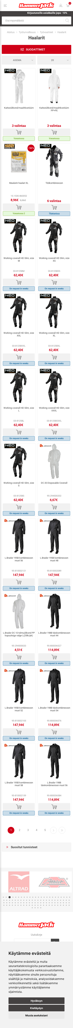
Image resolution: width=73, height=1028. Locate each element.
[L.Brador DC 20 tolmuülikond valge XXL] (54, 461)
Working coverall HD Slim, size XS (54, 259)
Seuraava (53, 830)
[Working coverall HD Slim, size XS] (54, 236)
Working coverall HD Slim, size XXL (19, 334)
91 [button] (54, 905)
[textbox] (32, 20)
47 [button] (66, 900)
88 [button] (46, 905)
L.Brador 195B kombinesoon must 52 (19, 709)
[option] (18, 882)
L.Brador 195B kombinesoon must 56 (19, 559)
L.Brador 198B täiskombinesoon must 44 (54, 634)
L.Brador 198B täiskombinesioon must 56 (54, 784)
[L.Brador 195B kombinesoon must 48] (54, 536)
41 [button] (49, 900)
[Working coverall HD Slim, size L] (19, 386)
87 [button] (43, 905)
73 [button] (3, 905)
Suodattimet (35, 49)
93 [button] (60, 905)
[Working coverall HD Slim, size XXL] (19, 311)
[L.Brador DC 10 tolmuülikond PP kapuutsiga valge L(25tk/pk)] (19, 611)
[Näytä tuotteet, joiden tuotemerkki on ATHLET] (54, 882)
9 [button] (27, 897)
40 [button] (46, 900)
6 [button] (18, 897)
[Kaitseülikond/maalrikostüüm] (19, 86)
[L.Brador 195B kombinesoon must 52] (19, 686)
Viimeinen (62, 830)
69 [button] (60, 902)
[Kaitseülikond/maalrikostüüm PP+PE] (54, 86)
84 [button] (35, 905)
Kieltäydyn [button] (36, 1008)
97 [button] (32, 907)
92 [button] (57, 905)
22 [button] (63, 897)
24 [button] (69, 897)
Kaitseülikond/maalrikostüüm (19, 107)
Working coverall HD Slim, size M (19, 259)
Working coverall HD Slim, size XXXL (54, 409)
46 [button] (63, 900)
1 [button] (3, 897)
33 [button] (26, 900)
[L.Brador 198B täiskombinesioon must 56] (54, 761)
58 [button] (29, 902)
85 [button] (37, 905)
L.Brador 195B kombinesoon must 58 (19, 784)
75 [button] (9, 905)
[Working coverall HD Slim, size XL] (54, 311)
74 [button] (6, 905)
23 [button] (66, 897)
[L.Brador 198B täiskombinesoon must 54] (54, 686)
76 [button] (12, 905)
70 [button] (63, 902)
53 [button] (15, 902)
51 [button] (9, 902)
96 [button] (69, 905)
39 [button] (43, 900)
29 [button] (15, 900)
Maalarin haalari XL (18, 183)
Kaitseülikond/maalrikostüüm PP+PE (54, 109)
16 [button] (46, 897)
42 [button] (52, 900)
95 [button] (66, 905)
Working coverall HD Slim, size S (19, 484)
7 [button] (21, 897)
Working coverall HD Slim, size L (19, 409)
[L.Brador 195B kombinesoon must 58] (19, 761)
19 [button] (55, 897)
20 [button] (58, 897)
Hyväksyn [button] (37, 1000)
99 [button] (37, 907)
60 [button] (35, 902)
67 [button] (54, 902)
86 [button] (40, 905)
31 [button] (20, 900)
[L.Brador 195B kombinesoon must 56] (19, 536)
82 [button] (29, 905)
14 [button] (41, 897)
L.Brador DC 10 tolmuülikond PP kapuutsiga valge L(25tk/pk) (19, 634)
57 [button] (26, 902)
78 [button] (18, 905)
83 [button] (32, 905)
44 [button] (57, 900)
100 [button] (40, 907)
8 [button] (24, 897)
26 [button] (6, 900)
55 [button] (20, 902)
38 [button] (40, 900)
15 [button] (44, 897)
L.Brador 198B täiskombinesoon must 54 (54, 709)
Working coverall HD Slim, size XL (54, 334)
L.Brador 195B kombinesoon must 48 (54, 559)
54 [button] (18, 902)
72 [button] (69, 902)
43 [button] (54, 900)
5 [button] (15, 897)
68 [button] (57, 902)
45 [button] (60, 900)
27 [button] (9, 900)
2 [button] (6, 897)
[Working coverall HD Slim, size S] (19, 461)
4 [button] (12, 897)
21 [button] (61, 897)
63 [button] (43, 902)
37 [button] (37, 900)
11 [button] (32, 897)
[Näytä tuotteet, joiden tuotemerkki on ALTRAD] (19, 882)
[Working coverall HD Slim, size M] (19, 236)
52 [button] (12, 902)
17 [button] (49, 897)
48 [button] (69, 900)
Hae (67, 20)
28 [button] (12, 900)
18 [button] (52, 897)
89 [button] (49, 905)
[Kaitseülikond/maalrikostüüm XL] (19, 161)
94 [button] (63, 905)
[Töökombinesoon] (54, 161)
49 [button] (3, 902)
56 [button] (23, 902)
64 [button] (46, 902)
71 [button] (66, 902)
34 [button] (29, 900)
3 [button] (10, 897)
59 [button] (32, 902)
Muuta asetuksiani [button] (36, 1015)
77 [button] (15, 905)
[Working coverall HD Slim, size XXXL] (54, 386)
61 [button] (37, 902)
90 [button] (52, 905)
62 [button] (40, 902)
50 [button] (6, 902)
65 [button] (49, 902)
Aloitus (11, 32)
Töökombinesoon (54, 183)
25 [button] (3, 900)
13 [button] (38, 897)
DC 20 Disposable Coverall (54, 483)
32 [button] (23, 900)
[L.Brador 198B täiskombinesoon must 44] (54, 611)
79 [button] (20, 905)
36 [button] (35, 900)
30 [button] (18, 900)
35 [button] (32, 900)
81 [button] (26, 905)
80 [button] (23, 905)
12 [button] (35, 897)
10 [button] (29, 897)
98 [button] (35, 907)
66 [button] (52, 902)
